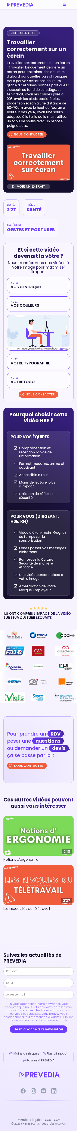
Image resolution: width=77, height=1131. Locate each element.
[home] (20, 4)
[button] (64, 4)
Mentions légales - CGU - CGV (39, 1120)
